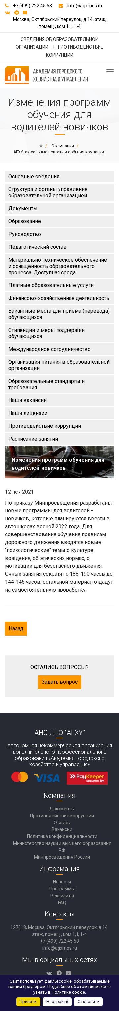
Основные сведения (33, 176)
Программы (62, 888)
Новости (62, 881)
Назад (16, 628)
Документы (23, 208)
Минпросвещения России (62, 857)
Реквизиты (62, 895)
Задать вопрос (60, 682)
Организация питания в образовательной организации (59, 365)
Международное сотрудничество (49, 349)
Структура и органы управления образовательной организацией (47, 192)
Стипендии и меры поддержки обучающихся (46, 333)
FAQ (62, 902)
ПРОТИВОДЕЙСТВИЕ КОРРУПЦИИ (75, 51)
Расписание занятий (33, 439)
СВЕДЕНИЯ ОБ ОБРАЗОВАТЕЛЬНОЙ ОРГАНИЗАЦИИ (57, 43)
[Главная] (41, 146)
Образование (24, 221)
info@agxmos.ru (84, 5)
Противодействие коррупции (44, 426)
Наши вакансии (27, 400)
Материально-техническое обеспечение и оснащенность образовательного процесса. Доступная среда (57, 266)
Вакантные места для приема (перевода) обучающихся (59, 314)
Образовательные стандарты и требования (46, 384)
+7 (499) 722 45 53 (32, 5)
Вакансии (62, 829)
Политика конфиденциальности (62, 836)
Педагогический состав (37, 247)
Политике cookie (68, 992)
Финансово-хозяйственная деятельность (58, 298)
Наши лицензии (27, 413)
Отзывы (62, 822)
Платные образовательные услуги (51, 285)
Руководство (24, 234)
